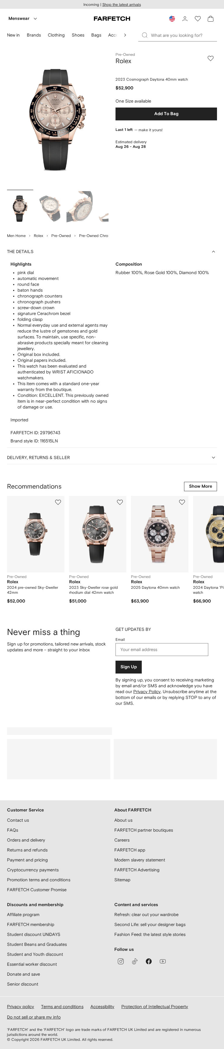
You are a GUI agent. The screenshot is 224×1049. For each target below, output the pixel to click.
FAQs (12, 830)
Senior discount (22, 984)
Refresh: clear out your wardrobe (146, 914)
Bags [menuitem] (96, 35)
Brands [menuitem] (34, 35)
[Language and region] (172, 18)
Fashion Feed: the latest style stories (150, 934)
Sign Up (128, 667)
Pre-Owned (61, 236)
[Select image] (20, 208)
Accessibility (102, 1006)
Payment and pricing (27, 860)
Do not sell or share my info (34, 1017)
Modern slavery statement (139, 860)
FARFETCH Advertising (137, 870)
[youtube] (162, 961)
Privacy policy (20, 1006)
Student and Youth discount (35, 954)
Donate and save (23, 974)
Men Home (16, 236)
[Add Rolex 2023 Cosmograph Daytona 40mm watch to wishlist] (210, 58)
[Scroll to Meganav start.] (125, 35)
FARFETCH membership (30, 924)
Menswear (18, 18)
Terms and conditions (62, 1006)
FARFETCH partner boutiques (143, 830)
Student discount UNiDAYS (33, 934)
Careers (122, 840)
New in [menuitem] (13, 35)
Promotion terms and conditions (38, 879)
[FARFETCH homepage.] (112, 18)
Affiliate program (23, 914)
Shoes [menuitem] (78, 35)
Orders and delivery (26, 840)
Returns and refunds (27, 850)
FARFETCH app (129, 850)
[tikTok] (134, 961)
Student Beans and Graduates (37, 944)
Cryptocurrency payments (33, 870)
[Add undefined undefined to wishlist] (58, 502)
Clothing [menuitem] (56, 35)
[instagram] (120, 961)
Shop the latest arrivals (121, 4)
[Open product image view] (57, 120)
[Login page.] (184, 18)
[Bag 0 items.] (210, 18)
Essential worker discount (32, 964)
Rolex (38, 236)
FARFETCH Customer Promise (36, 889)
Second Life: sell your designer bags (150, 924)
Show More (200, 486)
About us (123, 820)
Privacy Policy (147, 691)
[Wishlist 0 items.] (197, 18)
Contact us (18, 820)
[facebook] (148, 961)
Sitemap (122, 879)
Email (120, 639)
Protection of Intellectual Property (154, 1006)
